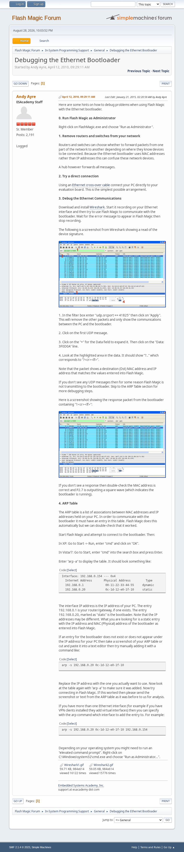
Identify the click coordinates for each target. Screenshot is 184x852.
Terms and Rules (150, 847)
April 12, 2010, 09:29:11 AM (78, 96)
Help (134, 847)
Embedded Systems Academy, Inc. (81, 785)
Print (166, 83)
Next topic (161, 71)
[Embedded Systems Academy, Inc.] (18, 140)
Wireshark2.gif (103, 765)
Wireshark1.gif (73, 765)
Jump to (108, 820)
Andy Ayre (26, 96)
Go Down (20, 83)
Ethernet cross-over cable (91, 185)
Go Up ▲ (169, 847)
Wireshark (97, 207)
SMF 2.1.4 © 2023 (19, 847)
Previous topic (138, 71)
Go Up (18, 801)
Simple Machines (41, 847)
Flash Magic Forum (36, 18)
